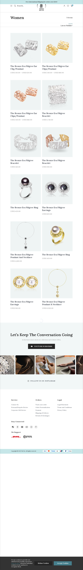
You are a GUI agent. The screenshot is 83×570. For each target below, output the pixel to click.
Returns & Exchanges (42, 416)
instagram (31, 427)
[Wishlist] (68, 6)
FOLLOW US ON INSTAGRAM (42, 381)
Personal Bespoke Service (19, 407)
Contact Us (15, 405)
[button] (14, 48)
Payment (38, 410)
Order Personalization (43, 407)
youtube (22, 427)
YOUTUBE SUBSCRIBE (43, 346)
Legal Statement (62, 405)
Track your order (41, 405)
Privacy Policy (62, 410)
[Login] (64, 6)
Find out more (15, 563)
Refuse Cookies (43, 563)
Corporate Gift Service (18, 410)
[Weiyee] (41, 6)
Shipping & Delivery (42, 413)
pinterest (36, 427)
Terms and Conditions (64, 407)
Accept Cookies (62, 563)
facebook (17, 427)
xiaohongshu (26, 427)
